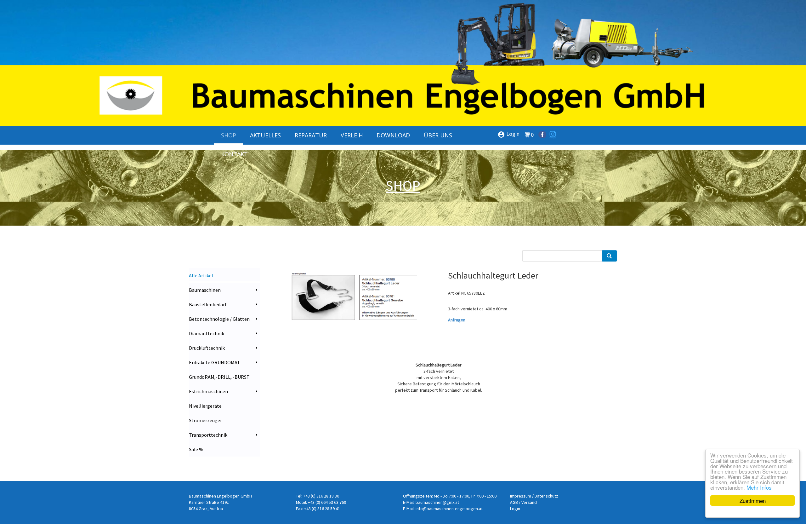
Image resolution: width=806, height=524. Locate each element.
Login (508, 134)
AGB (514, 502)
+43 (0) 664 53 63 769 (327, 502)
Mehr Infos (759, 487)
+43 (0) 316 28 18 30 (321, 496)
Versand (529, 502)
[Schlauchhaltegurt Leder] (354, 296)
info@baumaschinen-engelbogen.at (449, 508)
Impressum (520, 496)
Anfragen (456, 320)
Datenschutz (546, 496)
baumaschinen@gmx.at (437, 502)
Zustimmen (753, 500)
